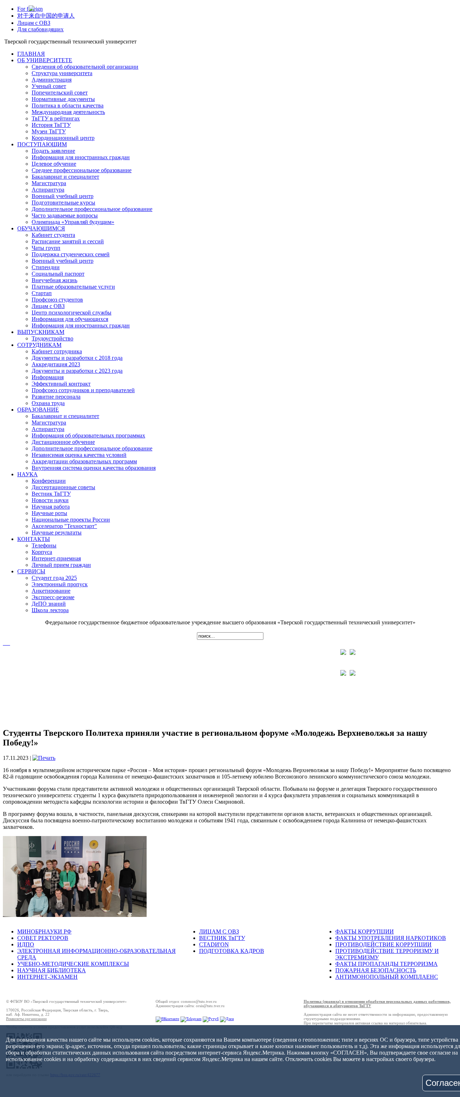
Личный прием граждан (61, 565)
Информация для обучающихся (70, 319)
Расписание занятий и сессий (68, 241)
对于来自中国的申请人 (46, 16)
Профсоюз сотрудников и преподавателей (83, 390)
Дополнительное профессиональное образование (92, 209)
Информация (48, 377)
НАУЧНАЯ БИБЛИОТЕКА (51, 970)
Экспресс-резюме (53, 597)
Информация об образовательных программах (88, 435)
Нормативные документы (63, 99)
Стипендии (46, 267)
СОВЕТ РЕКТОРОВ (42, 938)
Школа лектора (50, 610)
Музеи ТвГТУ (49, 131)
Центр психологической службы (71, 312)
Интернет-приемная (56, 558)
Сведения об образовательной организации (85, 67)
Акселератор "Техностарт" (64, 526)
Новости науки (50, 500)
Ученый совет (49, 86)
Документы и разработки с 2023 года (77, 371)
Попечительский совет (60, 92)
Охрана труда (48, 403)
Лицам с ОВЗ (33, 23)
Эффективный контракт (61, 384)
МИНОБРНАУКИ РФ (44, 931)
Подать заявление (53, 151)
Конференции (49, 481)
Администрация (52, 80)
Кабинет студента (53, 235)
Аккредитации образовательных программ (84, 461)
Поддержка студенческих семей (71, 254)
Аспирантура (48, 190)
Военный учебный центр (62, 196)
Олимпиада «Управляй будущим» (73, 222)
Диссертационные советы (63, 487)
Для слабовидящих (40, 29)
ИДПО (25, 944)
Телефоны (44, 545)
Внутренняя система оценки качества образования (94, 468)
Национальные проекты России (71, 520)
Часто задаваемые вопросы (65, 215)
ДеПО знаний (49, 604)
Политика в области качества (68, 105)
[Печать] (43, 758)
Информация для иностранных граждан (81, 157)
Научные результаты (57, 532)
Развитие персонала (56, 397)
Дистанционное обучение (63, 442)
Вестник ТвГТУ (51, 494)
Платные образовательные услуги (73, 287)
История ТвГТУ (51, 125)
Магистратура (49, 183)
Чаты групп (46, 248)
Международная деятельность (68, 112)
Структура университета (62, 73)
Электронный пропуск (60, 584)
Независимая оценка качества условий (79, 455)
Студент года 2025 (54, 578)
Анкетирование (51, 591)
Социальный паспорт (58, 274)
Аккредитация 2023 (56, 364)
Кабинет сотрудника (57, 351)
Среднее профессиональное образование (82, 170)
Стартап (42, 293)
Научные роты (49, 513)
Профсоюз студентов (57, 300)
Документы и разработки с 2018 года (77, 358)
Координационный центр (63, 138)
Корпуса (42, 552)
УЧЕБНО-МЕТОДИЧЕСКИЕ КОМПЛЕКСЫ (73, 964)
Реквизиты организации (26, 1018)
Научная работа (51, 507)
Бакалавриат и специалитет (65, 177)
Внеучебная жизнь (54, 280)
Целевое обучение (54, 164)
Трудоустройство (52, 338)
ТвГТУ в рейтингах (56, 118)
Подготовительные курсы (63, 202)
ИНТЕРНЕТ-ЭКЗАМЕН (47, 977)
